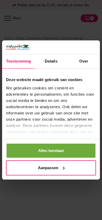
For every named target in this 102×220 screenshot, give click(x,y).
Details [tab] (51, 61)
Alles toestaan (51, 150)
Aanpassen (48, 168)
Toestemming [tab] (18, 61)
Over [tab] (83, 61)
